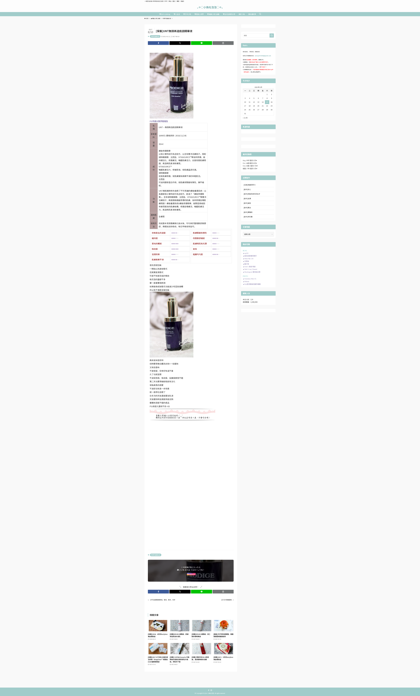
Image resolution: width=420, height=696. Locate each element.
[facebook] (209, 690)
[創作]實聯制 (248, 212)
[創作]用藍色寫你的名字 (252, 194)
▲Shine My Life (248, 258)
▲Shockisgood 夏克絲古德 (251, 272)
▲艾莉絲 (246, 261)
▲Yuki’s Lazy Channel (250, 269)
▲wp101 (245, 253)
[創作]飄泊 (247, 207)
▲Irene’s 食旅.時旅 (249, 266)
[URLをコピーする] (223, 43)
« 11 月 (245, 118)
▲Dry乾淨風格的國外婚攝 (252, 284)
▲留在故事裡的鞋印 (250, 256)
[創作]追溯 (247, 198)
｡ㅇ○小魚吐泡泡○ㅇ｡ (210, 7)
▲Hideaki (246, 281)
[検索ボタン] (260, 14)
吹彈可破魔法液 (155, 36)
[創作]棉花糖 (248, 217)
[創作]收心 (247, 189)
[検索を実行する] (272, 35)
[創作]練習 (247, 203)
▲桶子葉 (246, 264)
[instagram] (211, 690)
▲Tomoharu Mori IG (249, 279)
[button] (158, 43)
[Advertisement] (190, 439)
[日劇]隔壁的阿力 (250, 185)
